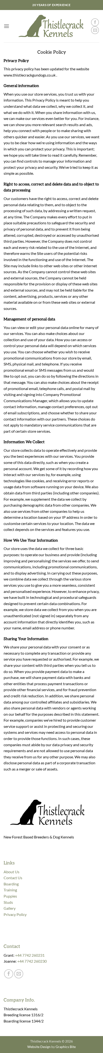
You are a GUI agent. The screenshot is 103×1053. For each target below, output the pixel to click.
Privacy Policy (15, 914)
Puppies (10, 896)
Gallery (10, 908)
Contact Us (13, 877)
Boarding (11, 884)
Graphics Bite (66, 1047)
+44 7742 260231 (30, 955)
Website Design (39, 1047)
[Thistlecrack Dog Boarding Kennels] (50, 26)
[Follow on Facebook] (95, 22)
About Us (11, 871)
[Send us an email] (95, 30)
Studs (8, 902)
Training (10, 890)
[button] (6, 26)
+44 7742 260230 (32, 961)
